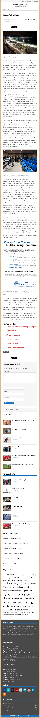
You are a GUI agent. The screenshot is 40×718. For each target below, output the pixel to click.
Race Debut (6, 669)
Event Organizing (14, 343)
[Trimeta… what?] (7, 442)
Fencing (14, 515)
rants (5, 602)
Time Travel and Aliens (18, 447)
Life (4, 587)
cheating (27, 575)
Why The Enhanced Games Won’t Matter (23, 420)
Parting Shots (12, 339)
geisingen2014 (22, 584)
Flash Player (17, 614)
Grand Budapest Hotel (9, 675)
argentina (17, 575)
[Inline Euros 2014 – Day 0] (7, 484)
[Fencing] (7, 519)
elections (24, 580)
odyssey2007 (28, 590)
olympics (8, 594)
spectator (16, 606)
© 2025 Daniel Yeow (15, 716)
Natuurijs (5, 677)
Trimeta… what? (16, 438)
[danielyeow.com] (20, 5)
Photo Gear (6, 661)
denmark (33, 578)
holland (29, 584)
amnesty (10, 574)
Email (6, 391)
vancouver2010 (16, 609)
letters (34, 584)
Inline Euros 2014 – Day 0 (19, 480)
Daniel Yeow (27, 19)
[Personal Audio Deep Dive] (7, 433)
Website (6, 397)
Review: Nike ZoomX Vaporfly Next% (22, 464)
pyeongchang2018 (26, 598)
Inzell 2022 (13, 564)
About (24, 1)
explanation (10, 583)
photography (24, 594)
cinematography (7, 578)
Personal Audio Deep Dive (19, 429)
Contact (36, 1)
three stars (26, 606)
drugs (4, 580)
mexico (5, 591)
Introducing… (15, 497)
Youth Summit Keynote (18, 489)
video (25, 610)
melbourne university (25, 587)
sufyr (21, 606)
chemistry (33, 575)
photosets (8, 598)
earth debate (11, 580)
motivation (11, 591)
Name (6, 386)
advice (5, 575)
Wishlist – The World (8, 649)
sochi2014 (8, 606)
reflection (12, 602)
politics (15, 598)
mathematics (11, 587)
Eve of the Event (7, 673)
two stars (6, 610)
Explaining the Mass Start (10, 651)
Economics (18, 580)
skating (28, 602)
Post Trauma (12, 331)
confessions (23, 578)
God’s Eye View (7, 671)
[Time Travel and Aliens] (7, 451)
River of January (13, 335)
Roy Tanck (25, 612)
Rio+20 (6, 352)
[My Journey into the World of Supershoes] (7, 459)
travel (34, 606)
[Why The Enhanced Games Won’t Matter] (7, 424)
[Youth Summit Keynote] (7, 492)
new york (18, 591)
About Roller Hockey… (18, 506)
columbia (15, 577)
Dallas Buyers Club (8, 679)
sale (22, 603)
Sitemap (36, 716)
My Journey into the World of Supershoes (23, 455)
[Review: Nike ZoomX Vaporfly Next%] (7, 468)
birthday (22, 575)
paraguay (16, 594)
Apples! (5, 681)
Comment (7, 371)
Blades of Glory (17, 538)
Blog (34, 19)
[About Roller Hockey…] (7, 510)
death (29, 578)
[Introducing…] (7, 501)
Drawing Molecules (8, 647)
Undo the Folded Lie (15, 347)
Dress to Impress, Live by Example (21, 326)
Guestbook (30, 1)
